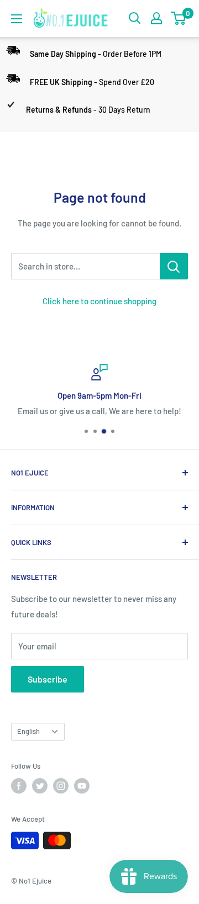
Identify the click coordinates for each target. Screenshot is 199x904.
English (28, 731)
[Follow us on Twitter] (40, 786)
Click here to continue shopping (99, 301)
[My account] (156, 18)
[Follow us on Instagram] (61, 786)
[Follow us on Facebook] (19, 786)
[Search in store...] (174, 266)
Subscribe (47, 679)
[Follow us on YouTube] (82, 786)
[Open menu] (16, 18)
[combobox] (85, 266)
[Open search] (135, 18)
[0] (179, 18)
